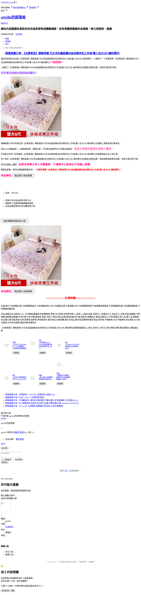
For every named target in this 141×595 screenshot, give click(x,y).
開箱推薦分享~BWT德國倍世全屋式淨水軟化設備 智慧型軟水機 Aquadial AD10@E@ (42, 403)
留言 (22, 432)
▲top (3, 443)
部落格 (8, 41)
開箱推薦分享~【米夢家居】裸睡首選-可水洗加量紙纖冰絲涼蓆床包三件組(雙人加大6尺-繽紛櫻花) (62, 53)
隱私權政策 (82, 562)
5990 (14, 342)
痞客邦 (16, 432)
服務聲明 (91, 562)
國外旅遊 (20, 439)
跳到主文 (4, 23)
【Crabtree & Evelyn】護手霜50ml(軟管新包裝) (72, 346)
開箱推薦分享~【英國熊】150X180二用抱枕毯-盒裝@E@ (30, 394)
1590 (57, 373)
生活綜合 (18, 34)
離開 (12, 590)
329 (66, 342)
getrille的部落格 (13, 17)
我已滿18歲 (5, 590)
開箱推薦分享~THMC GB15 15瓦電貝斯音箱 (24, 397)
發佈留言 (4, 462)
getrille (3, 418)
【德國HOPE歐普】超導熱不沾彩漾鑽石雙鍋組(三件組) (63, 377)
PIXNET (54, 562)
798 (40, 340)
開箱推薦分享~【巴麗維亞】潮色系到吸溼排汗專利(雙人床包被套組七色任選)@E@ (41, 400)
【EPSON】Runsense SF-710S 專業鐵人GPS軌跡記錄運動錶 (19, 346)
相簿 (7, 39)
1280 (40, 375)
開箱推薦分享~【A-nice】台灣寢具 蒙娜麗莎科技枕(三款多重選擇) (34, 406)
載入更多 (4, 448)
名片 (7, 44)
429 (13, 375)
